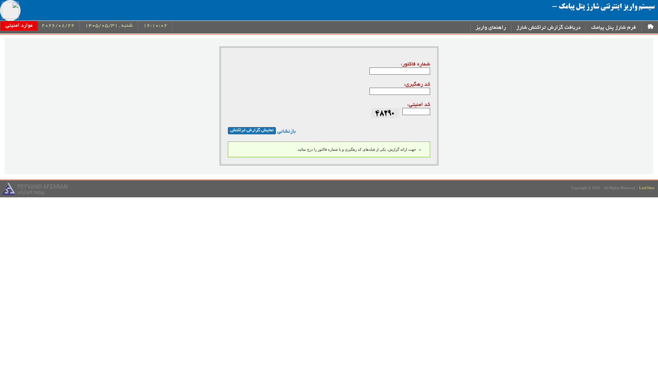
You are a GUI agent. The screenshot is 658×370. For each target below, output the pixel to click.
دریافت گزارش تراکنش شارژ (548, 28)
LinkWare (647, 188)
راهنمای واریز (491, 28)
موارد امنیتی (19, 26)
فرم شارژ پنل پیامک (613, 28)
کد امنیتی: (418, 105)
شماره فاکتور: (415, 64)
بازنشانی (286, 132)
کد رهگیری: (417, 85)
